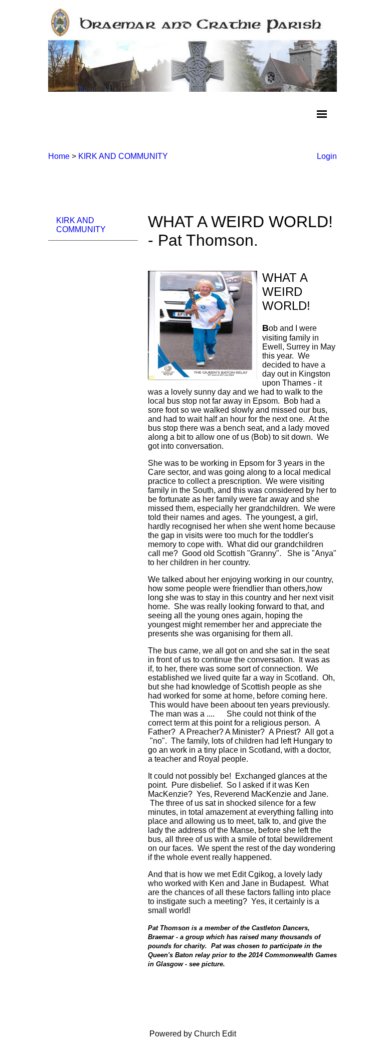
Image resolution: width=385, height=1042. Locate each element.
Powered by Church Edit (192, 1033)
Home (59, 156)
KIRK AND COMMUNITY (123, 156)
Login (327, 156)
